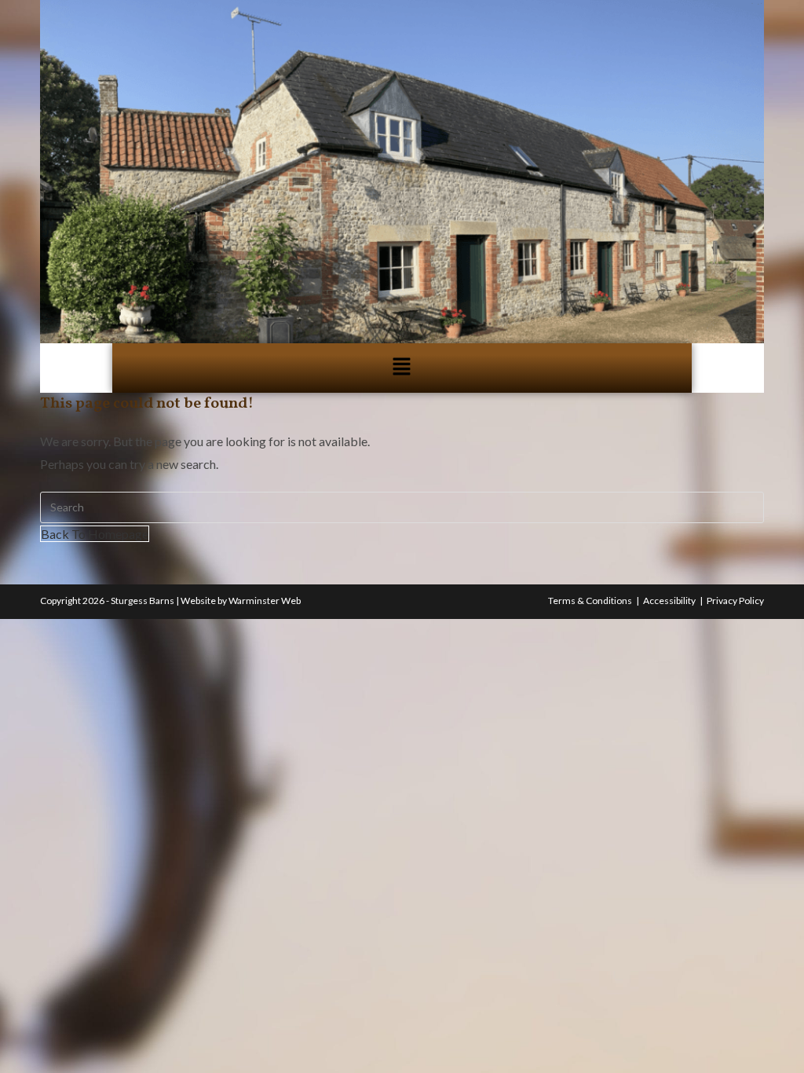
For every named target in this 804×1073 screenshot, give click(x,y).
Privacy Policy (735, 600)
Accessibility (669, 600)
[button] (402, 368)
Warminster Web (264, 600)
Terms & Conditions (590, 600)
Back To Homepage (94, 533)
